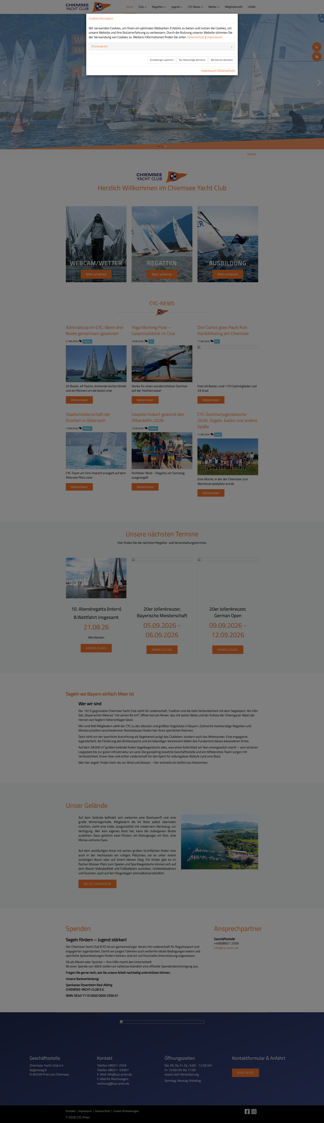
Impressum (214, 37)
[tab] (162, 46)
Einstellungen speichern (162, 60)
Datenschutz (196, 37)
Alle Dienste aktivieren (222, 60)
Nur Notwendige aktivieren (192, 60)
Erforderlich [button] (101, 46)
